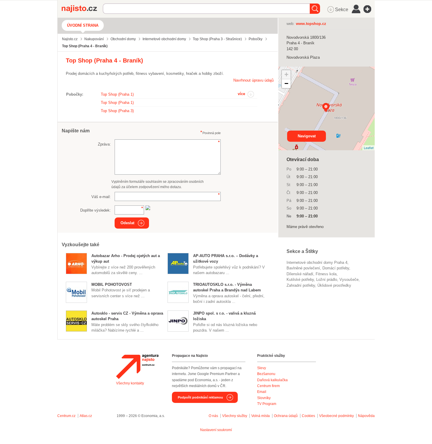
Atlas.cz (86, 416)
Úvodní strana (82, 25)
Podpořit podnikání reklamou (200, 397)
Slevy (261, 368)
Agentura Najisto (137, 366)
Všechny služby (235, 416)
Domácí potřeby (335, 268)
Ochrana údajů (286, 416)
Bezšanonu (266, 374)
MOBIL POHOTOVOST (111, 284)
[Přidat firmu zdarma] (369, 9)
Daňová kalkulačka (272, 380)
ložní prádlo (326, 279)
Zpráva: (104, 144)
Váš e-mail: (101, 197)
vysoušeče (349, 279)
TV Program (266, 404)
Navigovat (307, 136)
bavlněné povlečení (303, 268)
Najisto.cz (82, 8)
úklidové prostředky (334, 285)
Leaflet (369, 147)
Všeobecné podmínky (336, 416)
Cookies (308, 416)
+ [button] (286, 74)
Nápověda (366, 416)
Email (261, 392)
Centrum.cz (66, 416)
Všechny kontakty (130, 383)
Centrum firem (268, 386)
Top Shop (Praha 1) (117, 94)
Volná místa (260, 416)
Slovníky (264, 398)
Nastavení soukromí (216, 430)
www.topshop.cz (311, 23)
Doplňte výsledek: (95, 210)
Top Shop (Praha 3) (117, 111)
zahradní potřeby (301, 285)
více (241, 94)
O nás (213, 416)
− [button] (286, 83)
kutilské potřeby (300, 279)
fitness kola (326, 274)
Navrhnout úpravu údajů (253, 80)
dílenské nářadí (300, 274)
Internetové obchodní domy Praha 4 (317, 262)
